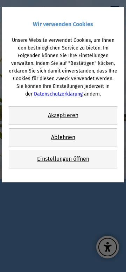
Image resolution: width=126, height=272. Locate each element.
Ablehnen (63, 137)
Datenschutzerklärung (58, 94)
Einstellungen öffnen (63, 159)
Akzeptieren (63, 115)
